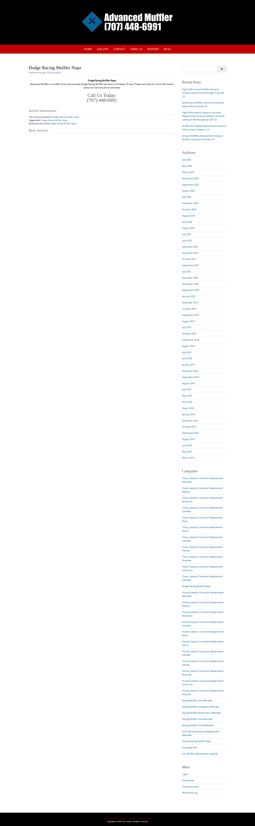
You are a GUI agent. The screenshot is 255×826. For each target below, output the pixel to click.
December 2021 (190, 246)
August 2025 (188, 190)
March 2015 (188, 457)
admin (58, 72)
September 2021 (190, 265)
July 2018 (186, 352)
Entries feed (188, 780)
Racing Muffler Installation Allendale (200, 706)
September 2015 (190, 432)
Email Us (136, 49)
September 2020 (190, 290)
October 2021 (189, 259)
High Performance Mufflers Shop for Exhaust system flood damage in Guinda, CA (203, 93)
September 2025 (190, 184)
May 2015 (187, 451)
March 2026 (188, 172)
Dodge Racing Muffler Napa (65, 116)
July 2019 (186, 327)
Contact (119, 49)
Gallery (102, 49)
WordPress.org (189, 792)
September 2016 (190, 377)
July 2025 (186, 197)
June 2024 (187, 221)
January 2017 (188, 364)
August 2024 (188, 215)
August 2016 (188, 383)
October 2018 (189, 333)
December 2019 (190, 302)
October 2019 (189, 308)
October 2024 (189, 209)
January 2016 (188, 414)
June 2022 (187, 240)
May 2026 (187, 165)
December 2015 (190, 420)
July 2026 (186, 159)
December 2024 (190, 203)
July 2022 (186, 234)
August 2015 (188, 439)
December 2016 (190, 370)
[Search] (221, 69)
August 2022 (188, 228)
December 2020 (190, 277)
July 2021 (186, 271)
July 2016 (186, 389)
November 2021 (190, 253)
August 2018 (188, 346)
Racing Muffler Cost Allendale (197, 700)
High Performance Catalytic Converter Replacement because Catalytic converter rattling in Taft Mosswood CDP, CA (203, 116)
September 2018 (190, 339)
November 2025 (190, 178)
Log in (185, 774)
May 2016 (187, 395)
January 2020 (188, 296)
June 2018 (187, 358)
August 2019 (188, 321)
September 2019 (190, 315)
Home (88, 49)
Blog (167, 49)
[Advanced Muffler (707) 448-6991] (127, 21)
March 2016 (188, 408)
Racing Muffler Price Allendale (197, 719)
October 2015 (189, 426)
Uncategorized (189, 747)
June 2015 (187, 445)
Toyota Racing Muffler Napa (196, 741)
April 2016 (187, 401)
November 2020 (190, 284)
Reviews (153, 49)
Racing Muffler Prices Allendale (198, 725)
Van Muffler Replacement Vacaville (200, 753)
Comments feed (190, 786)
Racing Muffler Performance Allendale (201, 712)
